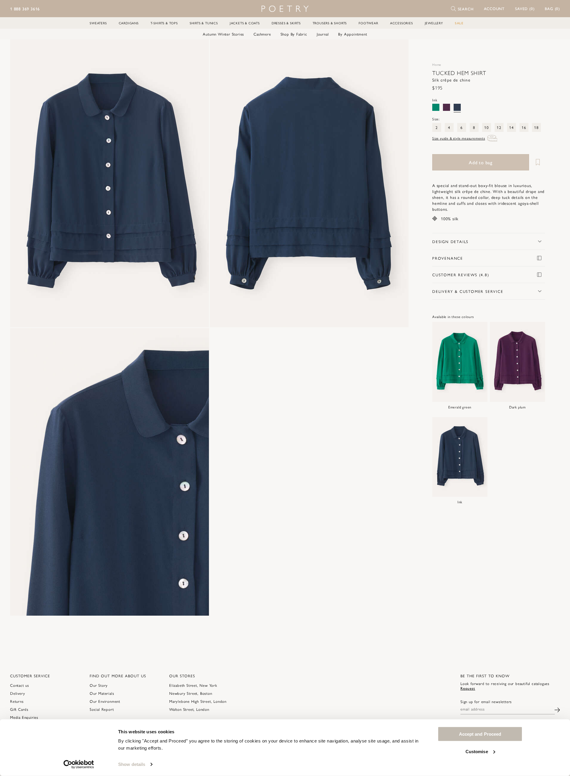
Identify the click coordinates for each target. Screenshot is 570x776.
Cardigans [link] (129, 23)
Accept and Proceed (480, 734)
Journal (323, 34)
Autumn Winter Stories (223, 34)
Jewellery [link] (434, 23)
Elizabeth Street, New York (193, 685)
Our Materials (102, 693)
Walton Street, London (189, 709)
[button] (494, 8)
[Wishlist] (537, 162)
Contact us (19, 685)
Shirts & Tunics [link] (204, 23)
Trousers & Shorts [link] (330, 23)
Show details (131, 764)
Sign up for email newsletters (486, 701)
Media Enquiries (24, 717)
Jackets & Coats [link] (245, 23)
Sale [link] (459, 23)
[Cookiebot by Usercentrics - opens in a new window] (79, 764)
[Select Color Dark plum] (446, 107)
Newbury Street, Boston (190, 693)
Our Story (99, 685)
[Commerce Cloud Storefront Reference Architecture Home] (285, 9)
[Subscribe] (557, 709)
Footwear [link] (368, 23)
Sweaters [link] (98, 23)
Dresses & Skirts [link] (286, 23)
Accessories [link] (401, 23)
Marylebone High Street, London (198, 701)
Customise (477, 751)
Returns (17, 701)
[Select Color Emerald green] (435, 107)
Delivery (17, 693)
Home (436, 64)
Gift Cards (19, 709)
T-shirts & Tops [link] (164, 23)
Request (467, 688)
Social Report (102, 709)
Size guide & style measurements (458, 138)
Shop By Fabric (294, 34)
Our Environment (105, 701)
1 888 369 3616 (25, 9)
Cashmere (262, 34)
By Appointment (352, 34)
